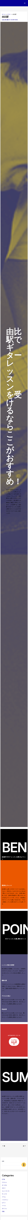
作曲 (3, 1211)
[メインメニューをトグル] (24, 3)
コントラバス (5, 1191)
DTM (3, 1179)
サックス (4, 1194)
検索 (3, 1161)
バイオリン (5, 1200)
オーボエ (4, 1185)
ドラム (4, 1197)
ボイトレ (4, 1208)
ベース (4, 1205)
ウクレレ (4, 1182)
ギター (4, 1188)
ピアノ (4, 1202)
